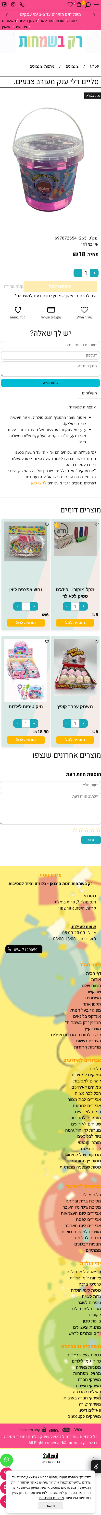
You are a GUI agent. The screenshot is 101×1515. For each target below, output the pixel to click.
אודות (60, 20)
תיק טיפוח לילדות (26, 706)
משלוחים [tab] (89, 393)
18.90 (43, 732)
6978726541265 (71, 238)
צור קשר (46, 20)
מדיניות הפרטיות (51, 1498)
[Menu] (97, 5)
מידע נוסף (51, 875)
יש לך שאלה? (50, 333)
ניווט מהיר (90, 964)
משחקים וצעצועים (81, 1346)
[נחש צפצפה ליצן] (25, 560)
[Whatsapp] (6, 1461)
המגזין (7, 27)
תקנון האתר (28, 20)
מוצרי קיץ (93, 1028)
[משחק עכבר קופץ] (75, 694)
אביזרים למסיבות (83, 1186)
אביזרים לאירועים (82, 1060)
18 (81, 254)
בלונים (95, 1068)
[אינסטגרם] (13, 5)
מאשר (50, 1506)
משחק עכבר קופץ (75, 706)
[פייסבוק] (4, 5)
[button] (75, 623)
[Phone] (22, 5)
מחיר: (92, 254)
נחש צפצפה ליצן (25, 589)
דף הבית (73, 20)
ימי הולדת (90, 1263)
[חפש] (88, 5)
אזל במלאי (92, 95)
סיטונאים (21, 27)
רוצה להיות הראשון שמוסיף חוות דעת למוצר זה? (56, 296)
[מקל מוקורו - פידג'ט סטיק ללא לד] (75, 555)
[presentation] (7, 14)
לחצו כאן (38, 483)
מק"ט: (93, 238)
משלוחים (9, 20)
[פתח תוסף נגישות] (96, 1466)
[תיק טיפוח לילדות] (25, 701)
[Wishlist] (70, 5)
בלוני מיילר (91, 1195)
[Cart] (79, 5)
